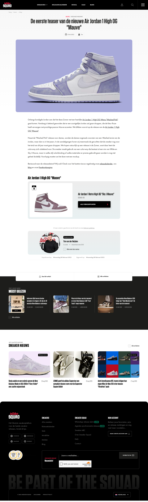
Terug (10, 12)
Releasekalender (59, 5)
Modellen (45, 435)
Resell (74, 5)
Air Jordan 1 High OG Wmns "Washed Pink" (100, 119)
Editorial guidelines (89, 228)
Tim (82, 34)
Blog (92, 5)
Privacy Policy (47, 494)
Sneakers (41, 5)
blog (30, 167)
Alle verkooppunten (87, 204)
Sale (83, 5)
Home (15, 12)
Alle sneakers (47, 422)
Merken (45, 440)
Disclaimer (37, 494)
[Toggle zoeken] (132, 5)
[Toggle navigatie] (143, 5)
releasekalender (106, 163)
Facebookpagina (45, 167)
